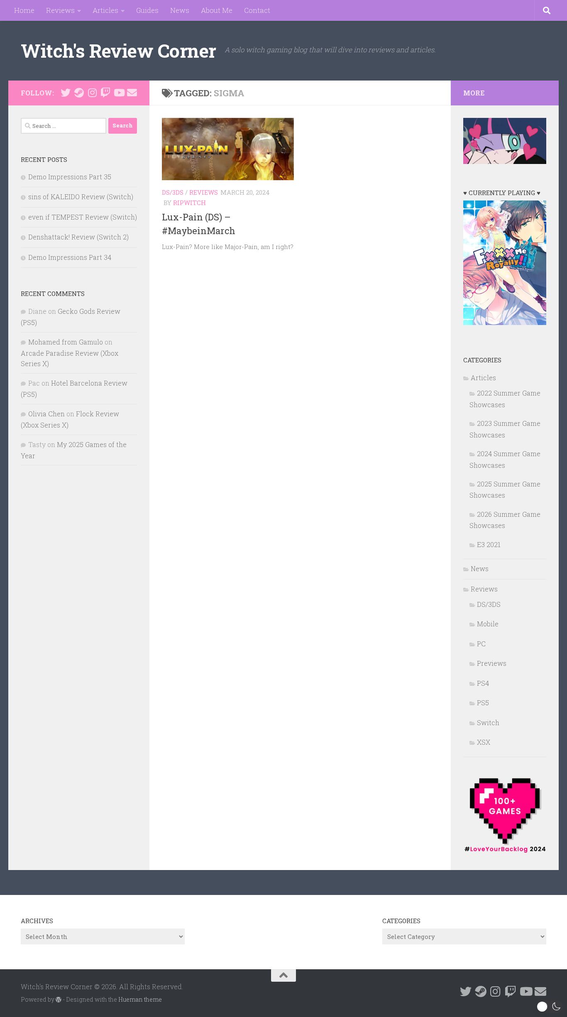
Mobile (488, 623)
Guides (147, 10)
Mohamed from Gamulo (65, 341)
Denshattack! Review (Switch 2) (78, 236)
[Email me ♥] (132, 93)
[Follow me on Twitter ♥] (66, 93)
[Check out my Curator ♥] (79, 93)
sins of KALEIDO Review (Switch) (80, 196)
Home (24, 10)
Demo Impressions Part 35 (69, 176)
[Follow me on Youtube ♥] (119, 93)
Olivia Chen (46, 413)
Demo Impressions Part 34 (69, 257)
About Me (216, 10)
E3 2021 (489, 544)
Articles (105, 10)
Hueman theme (140, 999)
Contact (257, 10)
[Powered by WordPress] (58, 999)
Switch (488, 722)
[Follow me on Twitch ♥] (105, 93)
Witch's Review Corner (118, 50)
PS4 (483, 683)
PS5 (483, 702)
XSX (483, 742)
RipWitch (189, 202)
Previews (491, 663)
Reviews (60, 10)
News (179, 10)
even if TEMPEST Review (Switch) (82, 217)
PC (481, 643)
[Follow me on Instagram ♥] (92, 93)
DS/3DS (172, 192)
